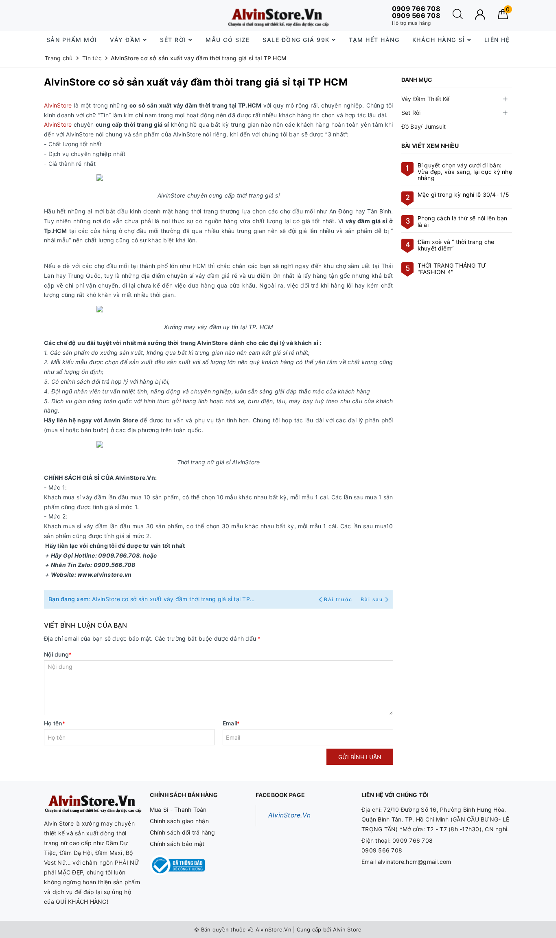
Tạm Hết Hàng (374, 39)
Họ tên (54, 723)
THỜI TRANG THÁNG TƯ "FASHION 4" (452, 268)
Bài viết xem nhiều (430, 145)
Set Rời (411, 112)
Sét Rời (174, 39)
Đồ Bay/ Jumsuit (423, 126)
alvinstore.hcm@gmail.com (414, 861)
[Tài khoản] (480, 14)
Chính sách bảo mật (177, 843)
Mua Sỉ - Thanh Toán (178, 809)
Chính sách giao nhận (179, 820)
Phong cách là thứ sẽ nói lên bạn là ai (463, 221)
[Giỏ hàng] (503, 16)
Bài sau (372, 599)
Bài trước (339, 599)
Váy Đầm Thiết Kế (425, 98)
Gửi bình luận (359, 756)
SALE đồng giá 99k (297, 39)
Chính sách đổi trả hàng (182, 832)
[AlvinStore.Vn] (278, 15)
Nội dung (58, 654)
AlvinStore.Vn (289, 815)
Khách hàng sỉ (439, 39)
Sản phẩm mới (71, 39)
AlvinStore (58, 105)
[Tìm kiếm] (458, 16)
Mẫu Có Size (228, 39)
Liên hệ (497, 39)
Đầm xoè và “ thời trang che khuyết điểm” (456, 244)
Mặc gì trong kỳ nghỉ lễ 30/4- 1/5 (463, 194)
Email (231, 723)
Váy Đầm (126, 39)
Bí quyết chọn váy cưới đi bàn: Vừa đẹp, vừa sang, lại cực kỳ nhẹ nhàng (465, 171)
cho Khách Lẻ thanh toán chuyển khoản (113, 16)
